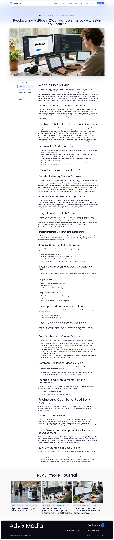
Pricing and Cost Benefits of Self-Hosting (26, 98)
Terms (98, 535)
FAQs (82, 530)
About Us (89, 535)
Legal (103, 535)
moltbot (77, 98)
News (77, 530)
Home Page (70, 530)
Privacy (94, 535)
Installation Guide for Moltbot (25, 92)
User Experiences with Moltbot (25, 95)
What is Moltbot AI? (23, 86)
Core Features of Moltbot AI (25, 89)
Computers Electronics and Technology (66, 15)
